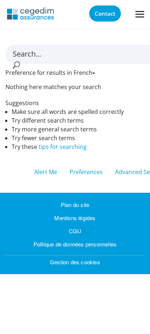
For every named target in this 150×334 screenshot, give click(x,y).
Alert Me (46, 172)
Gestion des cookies (75, 262)
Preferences (86, 172)
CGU (75, 231)
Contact (105, 13)
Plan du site (75, 204)
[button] (16, 65)
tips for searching (63, 147)
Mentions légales (74, 218)
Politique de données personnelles (75, 244)
